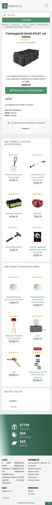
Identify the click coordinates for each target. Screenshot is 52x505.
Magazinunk (6, 491)
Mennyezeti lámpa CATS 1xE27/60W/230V (13, 298)
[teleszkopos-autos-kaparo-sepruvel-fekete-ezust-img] (37, 164)
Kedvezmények (33, 480)
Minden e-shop (33, 474)
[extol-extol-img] (37, 203)
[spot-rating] (37, 316)
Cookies (31, 494)
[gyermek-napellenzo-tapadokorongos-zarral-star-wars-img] (37, 237)
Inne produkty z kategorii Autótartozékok (17, 143)
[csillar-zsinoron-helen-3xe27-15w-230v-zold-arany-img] (37, 362)
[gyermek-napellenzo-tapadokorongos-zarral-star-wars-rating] (37, 227)
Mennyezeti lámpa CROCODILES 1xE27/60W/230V (38, 299)
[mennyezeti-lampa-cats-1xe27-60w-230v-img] (13, 287)
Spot (37, 336)
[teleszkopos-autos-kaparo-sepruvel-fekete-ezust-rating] (37, 155)
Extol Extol (38, 213)
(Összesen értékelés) (26, 43)
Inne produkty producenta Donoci (22, 266)
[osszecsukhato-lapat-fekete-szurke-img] (13, 164)
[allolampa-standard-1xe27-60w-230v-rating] (13, 316)
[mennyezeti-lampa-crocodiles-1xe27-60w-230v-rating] (37, 277)
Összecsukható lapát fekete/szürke (13, 176)
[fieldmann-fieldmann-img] (13, 203)
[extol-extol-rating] (37, 194)
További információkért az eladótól (27, 123)
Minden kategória (34, 469)
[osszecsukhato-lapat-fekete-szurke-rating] (13, 155)
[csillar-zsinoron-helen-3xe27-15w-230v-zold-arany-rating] (37, 352)
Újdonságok (32, 477)
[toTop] (48, 503)
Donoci (13, 113)
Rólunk (30, 491)
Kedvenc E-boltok (13, 391)
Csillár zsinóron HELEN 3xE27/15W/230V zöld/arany (37, 374)
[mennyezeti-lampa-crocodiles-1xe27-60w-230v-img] (37, 287)
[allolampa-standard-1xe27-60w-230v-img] (13, 326)
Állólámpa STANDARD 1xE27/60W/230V (13, 337)
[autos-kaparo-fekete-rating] (13, 227)
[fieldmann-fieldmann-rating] (13, 194)
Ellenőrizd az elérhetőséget (28, 90)
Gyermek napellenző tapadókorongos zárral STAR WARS (37, 249)
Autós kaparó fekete (14, 247)
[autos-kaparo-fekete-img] (13, 237)
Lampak (13, 115)
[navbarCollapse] (46, 5)
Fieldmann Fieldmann (13, 213)
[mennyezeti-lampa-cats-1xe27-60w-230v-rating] (13, 277)
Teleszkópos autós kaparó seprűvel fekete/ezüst (37, 177)
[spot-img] (37, 326)
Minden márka (33, 472)
